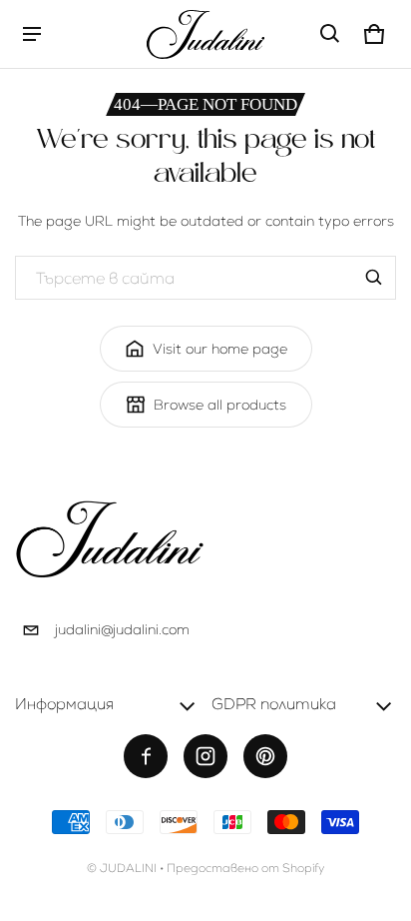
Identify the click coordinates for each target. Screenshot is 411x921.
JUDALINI (128, 868)
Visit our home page (220, 349)
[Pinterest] (265, 756)
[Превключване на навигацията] (32, 34)
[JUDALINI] (205, 33)
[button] (330, 34)
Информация (64, 703)
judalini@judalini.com (122, 629)
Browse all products (220, 405)
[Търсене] (374, 278)
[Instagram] (205, 756)
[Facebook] (146, 756)
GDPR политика (273, 703)
